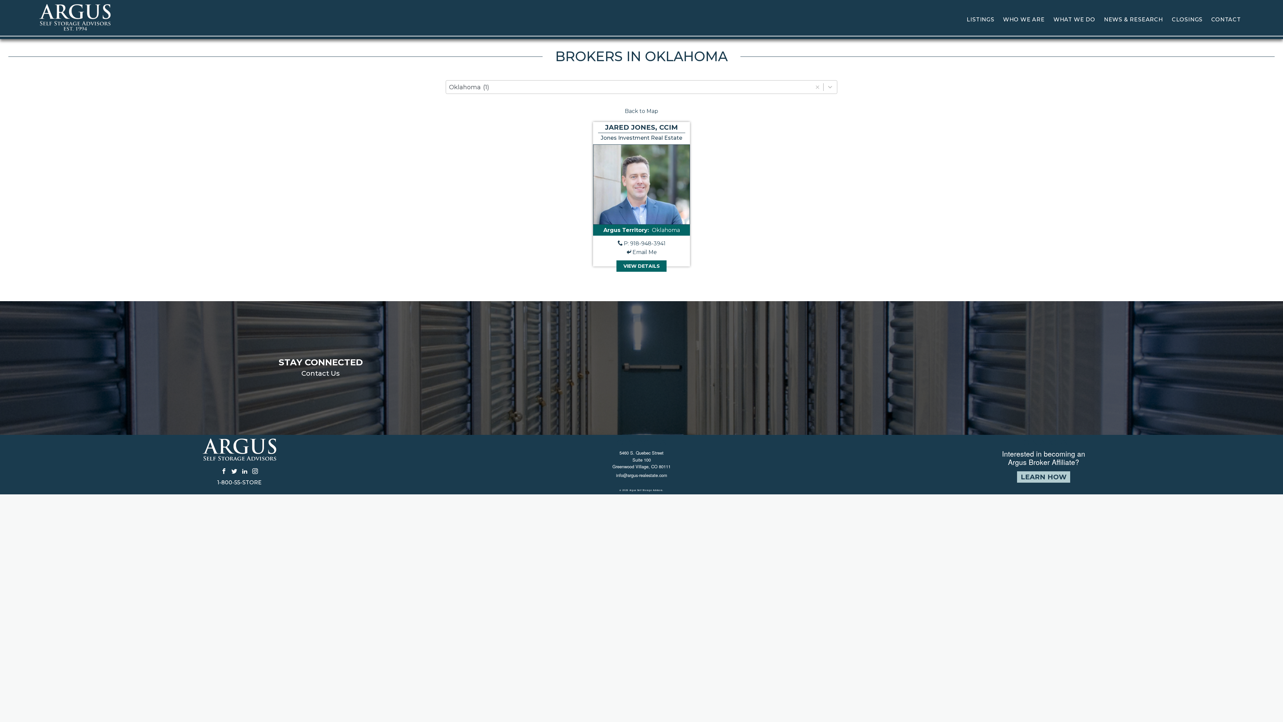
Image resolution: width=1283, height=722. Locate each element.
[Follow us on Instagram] (255, 471)
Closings (1187, 19)
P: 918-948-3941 (645, 243)
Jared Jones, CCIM (641, 127)
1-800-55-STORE (239, 482)
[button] (817, 87)
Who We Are (1024, 19)
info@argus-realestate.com (641, 475)
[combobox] (641, 87)
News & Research (1133, 19)
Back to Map (641, 111)
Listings (980, 19)
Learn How (1043, 477)
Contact (1226, 19)
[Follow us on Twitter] (234, 471)
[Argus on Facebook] (224, 471)
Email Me (644, 252)
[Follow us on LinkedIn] (245, 471)
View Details (641, 266)
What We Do (1074, 19)
